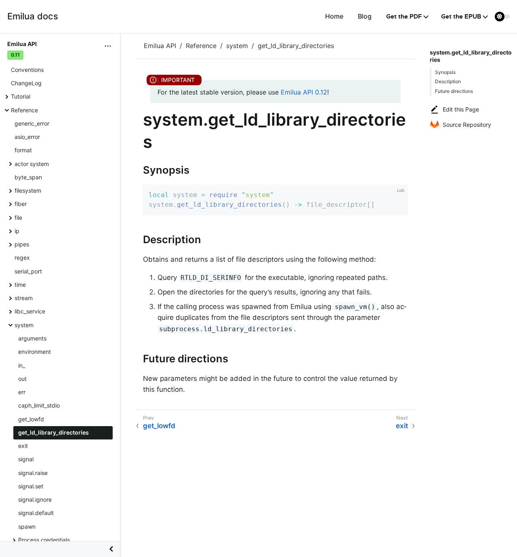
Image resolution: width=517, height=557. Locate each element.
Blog (365, 16)
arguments (32, 338)
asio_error (27, 136)
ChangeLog (26, 83)
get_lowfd (31, 419)
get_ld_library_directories (53, 432)
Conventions (27, 69)
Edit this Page (461, 109)
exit (23, 445)
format (23, 150)
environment (34, 351)
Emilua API (160, 46)
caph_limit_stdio (39, 405)
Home (334, 16)
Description (448, 81)
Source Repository (467, 124)
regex (22, 257)
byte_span (28, 177)
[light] (502, 17)
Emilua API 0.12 (304, 92)
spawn (27, 526)
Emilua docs (32, 16)
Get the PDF (404, 17)
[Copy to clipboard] (399, 206)
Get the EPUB (461, 17)
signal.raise (33, 472)
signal (26, 459)
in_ (21, 365)
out (22, 378)
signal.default (36, 513)
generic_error (32, 123)
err (21, 392)
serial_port (28, 271)
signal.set (30, 486)
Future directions (454, 91)
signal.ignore (35, 499)
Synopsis (445, 72)
